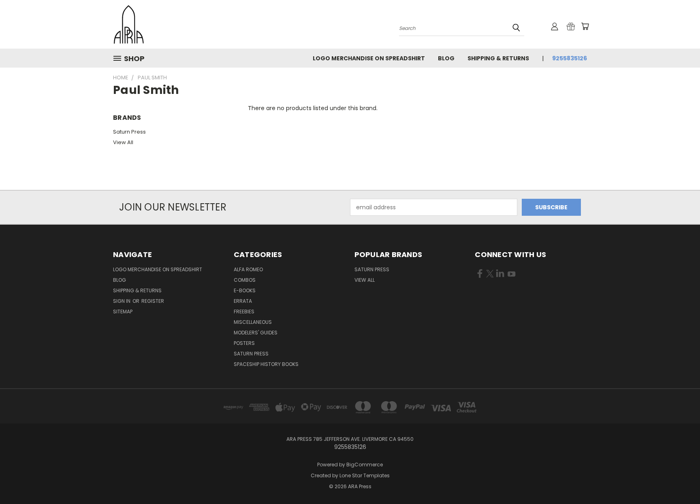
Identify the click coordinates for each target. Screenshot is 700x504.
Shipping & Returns (498, 58)
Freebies (244, 311)
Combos (245, 279)
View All (123, 142)
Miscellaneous (253, 322)
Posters (244, 343)
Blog (446, 58)
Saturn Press (129, 132)
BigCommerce (364, 464)
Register (152, 301)
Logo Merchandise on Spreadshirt (369, 58)
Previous (679, 479)
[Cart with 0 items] (585, 26)
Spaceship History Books (266, 364)
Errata (243, 301)
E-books (245, 290)
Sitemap (122, 311)
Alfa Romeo (248, 269)
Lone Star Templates (364, 475)
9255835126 (569, 58)
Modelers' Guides (255, 332)
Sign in (122, 301)
